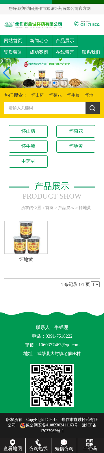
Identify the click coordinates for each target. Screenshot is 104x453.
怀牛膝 (73, 95)
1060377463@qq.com (58, 344)
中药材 (28, 161)
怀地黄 (76, 146)
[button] (50, 83)
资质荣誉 (13, 52)
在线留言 (65, 52)
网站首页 (13, 40)
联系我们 (91, 52)
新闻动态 (39, 40)
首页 (49, 208)
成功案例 (39, 52)
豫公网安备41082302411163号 (52, 425)
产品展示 (65, 40)
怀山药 (37, 95)
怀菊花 (55, 95)
